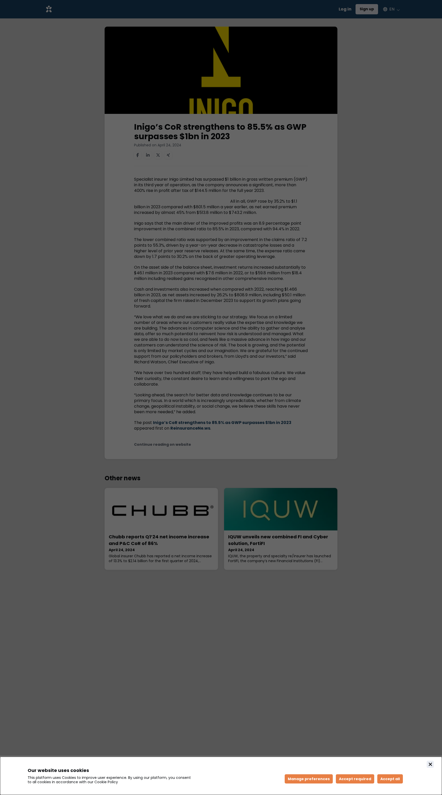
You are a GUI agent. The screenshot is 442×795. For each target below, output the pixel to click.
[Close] (430, 764)
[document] (221, 776)
